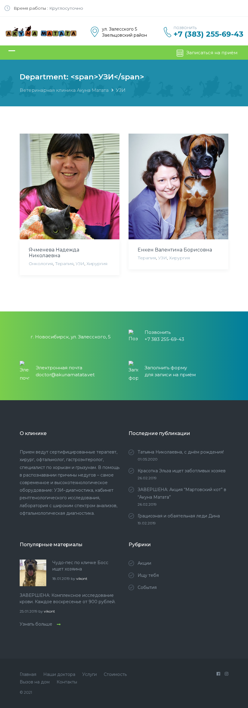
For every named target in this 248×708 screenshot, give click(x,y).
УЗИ (80, 263)
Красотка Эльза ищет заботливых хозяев (182, 471)
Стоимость (115, 674)
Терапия (64, 263)
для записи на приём (170, 374)
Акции (144, 563)
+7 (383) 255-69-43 (208, 34)
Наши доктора (59, 674)
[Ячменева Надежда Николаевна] (69, 186)
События (147, 587)
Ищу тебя (148, 575)
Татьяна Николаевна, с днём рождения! (181, 452)
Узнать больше (36, 624)
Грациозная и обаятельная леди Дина (179, 516)
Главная (28, 674)
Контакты (67, 682)
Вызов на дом (35, 682)
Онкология (41, 263)
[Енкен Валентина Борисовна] (178, 186)
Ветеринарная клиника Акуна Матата (64, 90)
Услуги (89, 674)
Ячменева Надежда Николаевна (54, 252)
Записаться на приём (211, 52)
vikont (81, 578)
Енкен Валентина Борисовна (175, 250)
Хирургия (96, 263)
